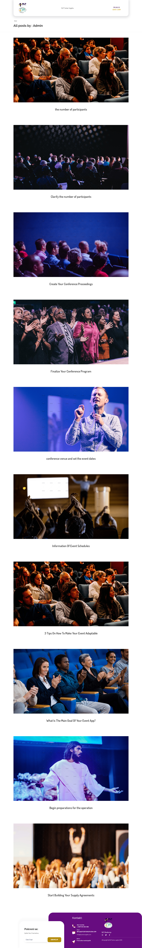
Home (15, 21)
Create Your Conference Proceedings (71, 284)
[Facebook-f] (109, 935)
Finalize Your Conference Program (71, 371)
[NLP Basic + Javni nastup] (22, 8)
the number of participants (71, 109)
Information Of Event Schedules (71, 546)
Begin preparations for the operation (71, 808)
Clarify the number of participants (71, 197)
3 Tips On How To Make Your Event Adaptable (71, 633)
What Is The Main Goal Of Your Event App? (71, 720)
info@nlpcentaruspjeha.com (86, 931)
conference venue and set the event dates (71, 458)
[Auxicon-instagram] (102, 935)
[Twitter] (106, 935)
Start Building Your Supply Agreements (71, 895)
